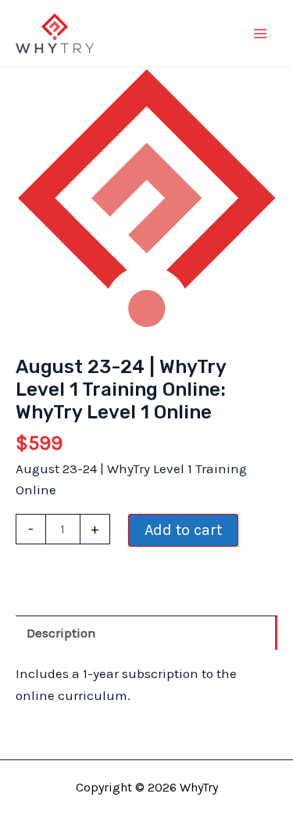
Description (61, 633)
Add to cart (183, 530)
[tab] (146, 633)
